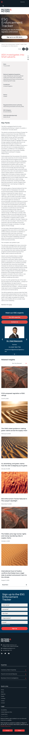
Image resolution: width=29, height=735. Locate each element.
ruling (10, 304)
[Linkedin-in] (23, 49)
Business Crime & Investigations (9, 678)
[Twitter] (5, 653)
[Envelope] (27, 49)
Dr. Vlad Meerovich (14, 341)
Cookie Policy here (6, 726)
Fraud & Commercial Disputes (9, 674)
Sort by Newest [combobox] (17, 363)
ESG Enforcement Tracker (12, 44)
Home (3, 44)
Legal (2, 706)
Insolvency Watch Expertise (8, 670)
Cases (21, 44)
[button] (2, 2)
